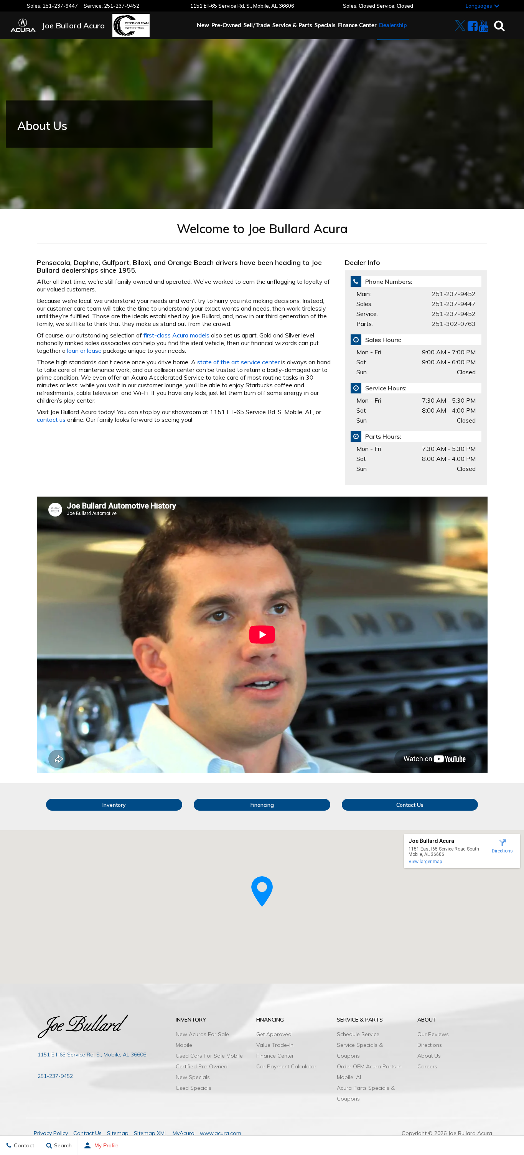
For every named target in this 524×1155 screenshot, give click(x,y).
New (203, 25)
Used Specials (193, 1087)
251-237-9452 (121, 6)
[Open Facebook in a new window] (469, 26)
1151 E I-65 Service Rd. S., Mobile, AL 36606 (92, 1054)
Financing (262, 804)
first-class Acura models (176, 335)
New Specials (193, 1077)
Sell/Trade (257, 25)
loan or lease (84, 350)
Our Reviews (433, 1034)
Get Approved (274, 1034)
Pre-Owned (226, 25)
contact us (51, 419)
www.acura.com (220, 1133)
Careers (427, 1066)
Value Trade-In (274, 1044)
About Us (429, 1055)
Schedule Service (358, 1034)
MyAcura (183, 1133)
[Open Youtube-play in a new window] (480, 26)
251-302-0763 (454, 323)
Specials (325, 25)
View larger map (425, 861)
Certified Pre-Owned (201, 1066)
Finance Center (357, 25)
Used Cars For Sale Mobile (209, 1055)
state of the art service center (238, 362)
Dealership (393, 25)
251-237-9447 (60, 6)
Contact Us (409, 804)
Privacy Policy (51, 1133)
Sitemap (118, 1133)
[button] (262, 891)
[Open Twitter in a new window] (458, 22)
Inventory (114, 804)
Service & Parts (292, 25)
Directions (429, 1044)
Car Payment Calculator (286, 1066)
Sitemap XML (150, 1133)
